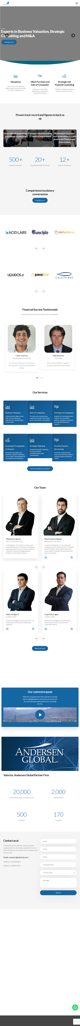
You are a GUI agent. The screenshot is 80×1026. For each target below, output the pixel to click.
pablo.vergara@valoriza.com (33, 628)
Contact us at (9, 42)
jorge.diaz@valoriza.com (71, 628)
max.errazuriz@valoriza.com (71, 557)
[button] (75, 1007)
